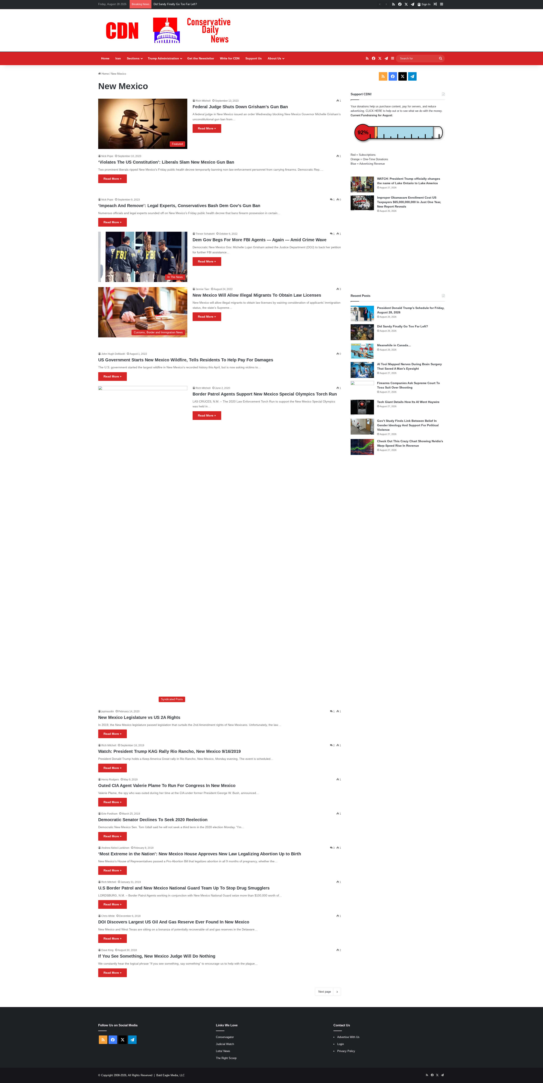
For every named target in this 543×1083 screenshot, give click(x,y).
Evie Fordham (109, 813)
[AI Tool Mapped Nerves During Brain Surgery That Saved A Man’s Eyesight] (362, 370)
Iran (118, 58)
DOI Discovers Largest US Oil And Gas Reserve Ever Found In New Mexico (173, 922)
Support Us (253, 58)
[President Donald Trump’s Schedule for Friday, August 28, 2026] (362, 313)
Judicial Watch (225, 1044)
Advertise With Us (348, 1037)
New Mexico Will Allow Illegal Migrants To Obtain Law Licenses (257, 295)
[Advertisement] (398, 253)
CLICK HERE (374, 110)
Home (105, 58)
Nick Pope (107, 156)
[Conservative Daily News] (170, 30)
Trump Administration (163, 58)
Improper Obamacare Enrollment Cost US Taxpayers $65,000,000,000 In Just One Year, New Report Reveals (409, 202)
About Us (274, 58)
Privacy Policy (346, 1051)
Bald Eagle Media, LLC (170, 1075)
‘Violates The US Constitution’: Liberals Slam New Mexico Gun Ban (166, 162)
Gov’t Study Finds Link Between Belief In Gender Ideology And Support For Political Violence (408, 425)
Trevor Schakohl (205, 233)
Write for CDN (229, 58)
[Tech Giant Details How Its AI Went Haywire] (362, 408)
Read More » (207, 128)
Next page (324, 991)
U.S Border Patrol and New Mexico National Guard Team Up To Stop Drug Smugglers (184, 888)
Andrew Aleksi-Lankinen (115, 847)
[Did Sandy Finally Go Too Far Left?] (362, 332)
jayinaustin (107, 711)
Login (340, 1044)
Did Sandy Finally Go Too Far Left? (175, 4)
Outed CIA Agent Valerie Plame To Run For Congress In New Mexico (166, 785)
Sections (133, 58)
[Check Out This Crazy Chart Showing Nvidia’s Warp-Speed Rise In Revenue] (362, 447)
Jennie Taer (202, 289)
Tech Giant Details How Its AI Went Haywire (408, 402)
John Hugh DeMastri (113, 353)
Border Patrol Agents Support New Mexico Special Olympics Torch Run (265, 394)
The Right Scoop (226, 1058)
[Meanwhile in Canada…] (362, 351)
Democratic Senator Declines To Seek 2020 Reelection (152, 819)
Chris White (108, 916)
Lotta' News (223, 1051)
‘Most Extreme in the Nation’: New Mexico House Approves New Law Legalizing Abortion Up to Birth (199, 854)
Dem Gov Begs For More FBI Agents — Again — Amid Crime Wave (259, 239)
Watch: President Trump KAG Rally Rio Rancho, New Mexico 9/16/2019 (169, 751)
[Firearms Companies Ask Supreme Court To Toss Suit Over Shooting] (362, 389)
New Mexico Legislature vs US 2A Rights (139, 717)
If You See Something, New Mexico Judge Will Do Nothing (156, 956)
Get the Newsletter (200, 58)
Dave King (107, 950)
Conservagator (225, 1037)
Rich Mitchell (203, 100)
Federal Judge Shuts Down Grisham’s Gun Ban (240, 106)
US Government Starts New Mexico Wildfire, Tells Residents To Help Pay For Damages (185, 360)
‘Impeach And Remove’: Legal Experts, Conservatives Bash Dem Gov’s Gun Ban (179, 205)
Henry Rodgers (110, 779)
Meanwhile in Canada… (394, 345)
